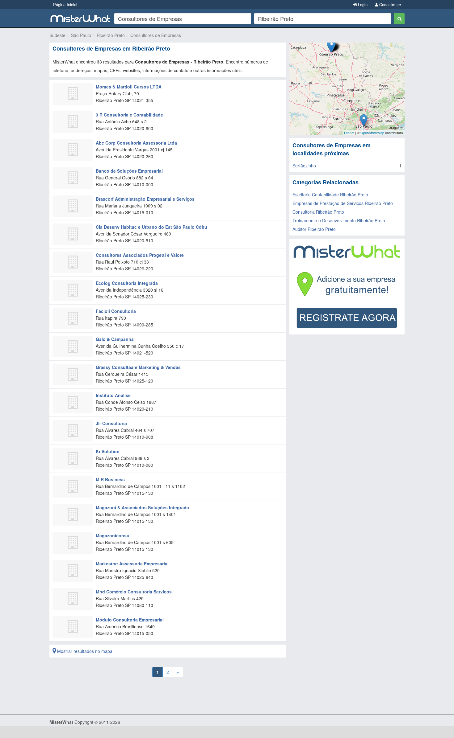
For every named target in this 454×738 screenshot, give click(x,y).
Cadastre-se (389, 4)
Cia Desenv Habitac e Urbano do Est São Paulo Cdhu (151, 227)
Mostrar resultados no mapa (84, 651)
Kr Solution (108, 451)
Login (362, 4)
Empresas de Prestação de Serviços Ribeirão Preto (342, 203)
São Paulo (81, 35)
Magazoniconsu (112, 535)
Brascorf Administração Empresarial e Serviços (145, 199)
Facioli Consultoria (116, 311)
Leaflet (349, 132)
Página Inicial (65, 4)
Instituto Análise (113, 395)
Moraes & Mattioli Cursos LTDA (129, 87)
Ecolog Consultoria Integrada (127, 283)
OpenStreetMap (372, 132)
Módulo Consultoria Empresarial (130, 620)
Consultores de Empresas (155, 35)
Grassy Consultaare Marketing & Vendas (138, 367)
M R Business (110, 479)
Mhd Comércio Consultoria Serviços (134, 591)
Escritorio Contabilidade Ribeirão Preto (330, 194)
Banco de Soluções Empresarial (129, 171)
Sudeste (57, 35)
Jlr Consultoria (111, 423)
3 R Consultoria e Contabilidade (129, 115)
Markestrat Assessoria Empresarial (132, 563)
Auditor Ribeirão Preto (314, 229)
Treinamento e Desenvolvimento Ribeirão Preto (338, 220)
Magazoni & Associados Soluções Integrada (142, 507)
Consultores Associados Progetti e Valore (140, 255)
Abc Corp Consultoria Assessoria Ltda (136, 143)
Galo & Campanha (115, 339)
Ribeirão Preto (111, 35)
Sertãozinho (304, 165)
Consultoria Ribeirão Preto (318, 212)
